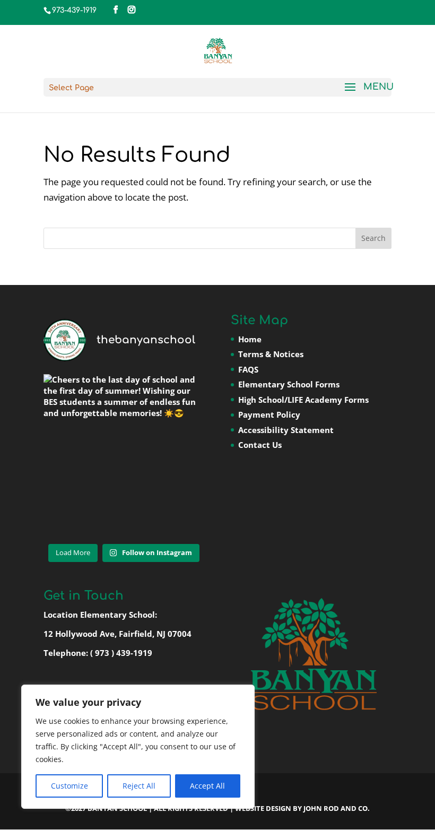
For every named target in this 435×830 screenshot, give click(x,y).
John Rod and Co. (336, 808)
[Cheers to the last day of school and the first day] (124, 454)
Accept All (207, 786)
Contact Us (260, 444)
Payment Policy (269, 414)
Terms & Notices (270, 354)
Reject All (139, 786)
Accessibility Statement (286, 430)
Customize (69, 786)
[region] (138, 747)
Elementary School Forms (289, 384)
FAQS (248, 369)
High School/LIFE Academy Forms (303, 399)
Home (250, 339)
